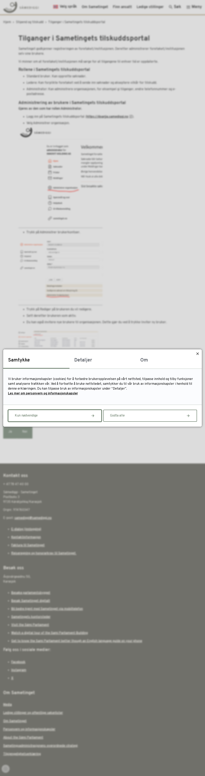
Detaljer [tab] (83, 360)
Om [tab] (144, 360)
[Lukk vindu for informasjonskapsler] (197, 353)
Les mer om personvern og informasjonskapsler (43, 394)
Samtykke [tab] (19, 360)
